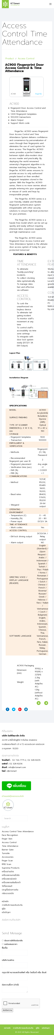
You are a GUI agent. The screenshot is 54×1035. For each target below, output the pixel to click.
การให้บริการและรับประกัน (12, 905)
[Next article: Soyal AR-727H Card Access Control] (46, 703)
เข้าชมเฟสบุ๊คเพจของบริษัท (13, 796)
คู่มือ (4, 908)
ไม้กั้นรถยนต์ (7, 886)
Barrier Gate (8, 849)
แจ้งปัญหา (6, 912)
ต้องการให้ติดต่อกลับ (13, 940)
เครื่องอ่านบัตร (8, 871)
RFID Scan (6, 864)
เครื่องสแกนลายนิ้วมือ (11, 875)
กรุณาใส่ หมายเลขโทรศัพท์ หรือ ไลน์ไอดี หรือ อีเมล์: (24, 972)
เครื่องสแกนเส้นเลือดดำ (11, 882)
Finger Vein (7, 838)
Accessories (7, 857)
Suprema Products (10, 867)
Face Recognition (10, 835)
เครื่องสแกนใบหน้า (9, 878)
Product (9, 58)
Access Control (26, 58)
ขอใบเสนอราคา (10, 944)
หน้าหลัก (5, 901)
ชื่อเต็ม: (5, 947)
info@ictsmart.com (17, 767)
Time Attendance (10, 846)
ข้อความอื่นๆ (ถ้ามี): (10, 984)
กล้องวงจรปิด (8, 893)
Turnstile (6, 853)
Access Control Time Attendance (18, 831)
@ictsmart (12, 771)
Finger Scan (7, 860)
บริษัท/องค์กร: (8, 960)
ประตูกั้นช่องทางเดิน (10, 889)
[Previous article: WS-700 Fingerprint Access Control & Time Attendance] (38, 703)
